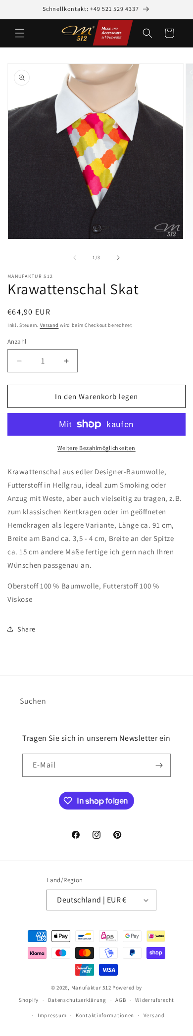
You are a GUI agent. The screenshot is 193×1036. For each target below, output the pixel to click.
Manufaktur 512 (91, 987)
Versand (49, 325)
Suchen (33, 701)
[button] (20, 33)
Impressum (52, 1015)
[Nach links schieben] (75, 258)
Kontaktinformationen (105, 1015)
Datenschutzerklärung (77, 999)
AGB (120, 999)
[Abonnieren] (159, 765)
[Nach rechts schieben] (118, 258)
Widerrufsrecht (154, 999)
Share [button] (26, 629)
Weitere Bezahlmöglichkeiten (96, 447)
